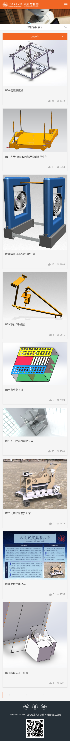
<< (10, 695)
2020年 (35, 36)
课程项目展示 (35, 27)
